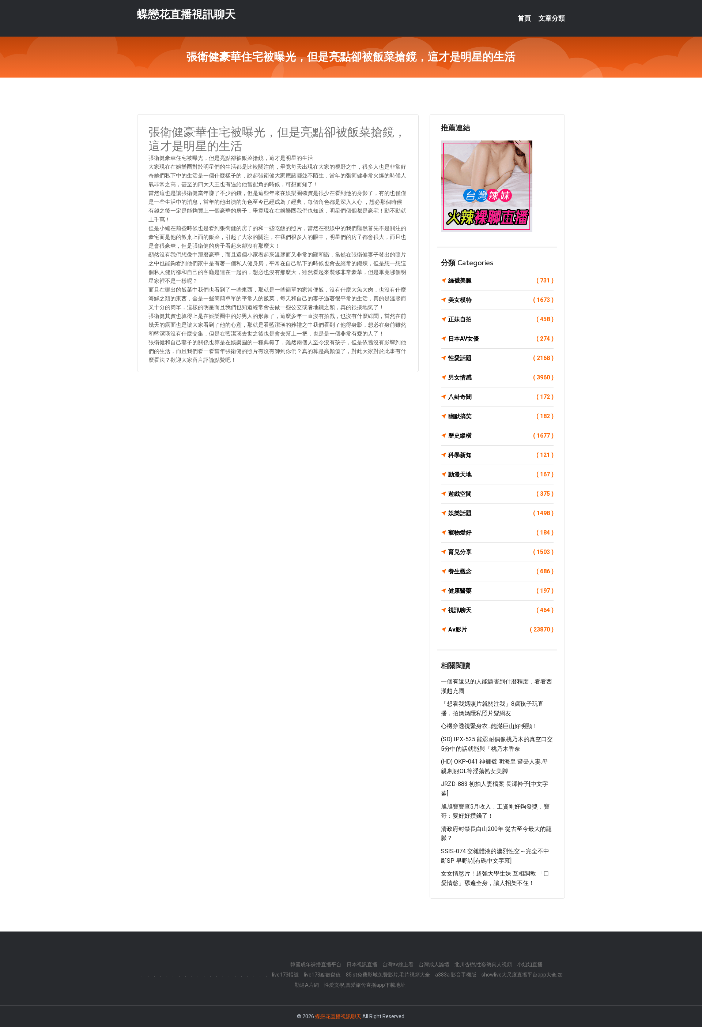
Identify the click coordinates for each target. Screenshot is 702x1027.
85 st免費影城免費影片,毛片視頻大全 (388, 975)
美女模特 (501, 299)
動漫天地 (501, 474)
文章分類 (552, 18)
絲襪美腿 (501, 280)
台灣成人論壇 (434, 964)
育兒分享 (501, 551)
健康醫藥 (501, 590)
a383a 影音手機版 (455, 975)
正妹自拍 (501, 319)
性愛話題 (501, 358)
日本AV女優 (501, 338)
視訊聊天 (501, 610)
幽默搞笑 (501, 416)
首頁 (524, 18)
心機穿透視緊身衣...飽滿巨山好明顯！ (489, 726)
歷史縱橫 (501, 435)
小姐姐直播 (530, 964)
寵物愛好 (501, 532)
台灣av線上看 (398, 964)
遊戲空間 (501, 493)
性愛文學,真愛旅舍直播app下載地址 (364, 985)
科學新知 (501, 454)
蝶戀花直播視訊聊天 (186, 14)
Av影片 (501, 629)
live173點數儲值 (322, 975)
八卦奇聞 (501, 396)
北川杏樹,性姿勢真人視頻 (483, 964)
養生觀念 (501, 571)
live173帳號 (285, 975)
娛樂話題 (501, 513)
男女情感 (501, 377)
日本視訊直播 (362, 964)
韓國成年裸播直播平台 (315, 964)
